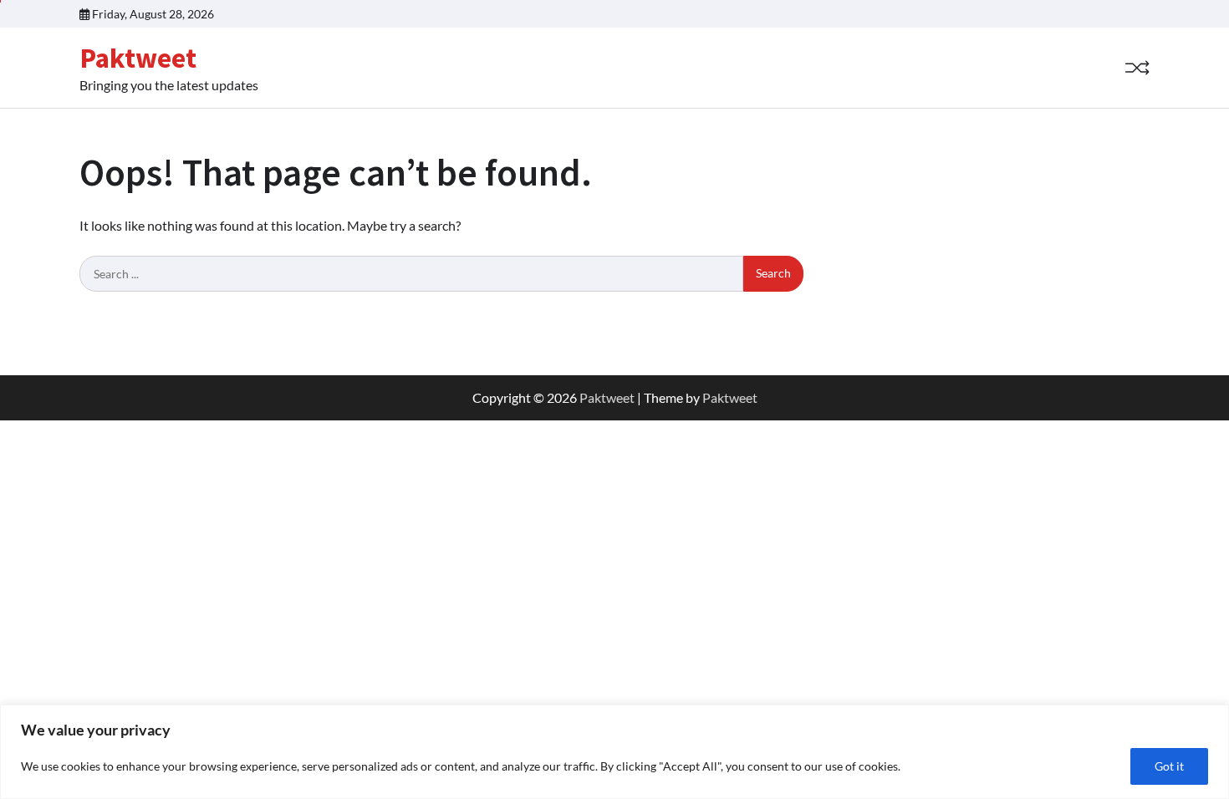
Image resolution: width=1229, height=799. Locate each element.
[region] (614, 752)
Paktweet (137, 57)
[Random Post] (1137, 67)
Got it (1169, 766)
